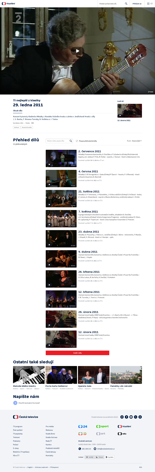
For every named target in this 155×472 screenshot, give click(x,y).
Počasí (15, 444)
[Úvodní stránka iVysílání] (10, 3)
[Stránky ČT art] (100, 434)
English (30, 467)
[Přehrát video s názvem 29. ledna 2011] (77, 51)
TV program (17, 426)
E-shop (16, 448)
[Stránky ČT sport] (102, 427)
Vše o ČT (16, 455)
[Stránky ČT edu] (122, 434)
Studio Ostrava (51, 437)
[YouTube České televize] (131, 417)
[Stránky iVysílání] (124, 427)
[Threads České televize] (140, 417)
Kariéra (48, 444)
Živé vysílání (17, 430)
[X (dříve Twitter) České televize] (135, 417)
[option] (90, 457)
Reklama (49, 430)
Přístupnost (54, 467)
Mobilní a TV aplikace (21, 452)
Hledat (126, 3)
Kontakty (49, 455)
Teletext (16, 437)
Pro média (50, 426)
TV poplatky (17, 434)
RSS (140, 467)
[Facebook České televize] (126, 417)
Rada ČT (49, 441)
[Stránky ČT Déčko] (82, 434)
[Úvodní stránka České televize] (25, 417)
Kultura (16, 127)
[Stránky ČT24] (82, 427)
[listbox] (100, 457)
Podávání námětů (52, 448)
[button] (77, 51)
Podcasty (16, 441)
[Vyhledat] (71, 141)
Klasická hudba (27, 127)
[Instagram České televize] (122, 417)
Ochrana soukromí (41, 467)
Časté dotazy (51, 452)
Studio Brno (50, 434)
